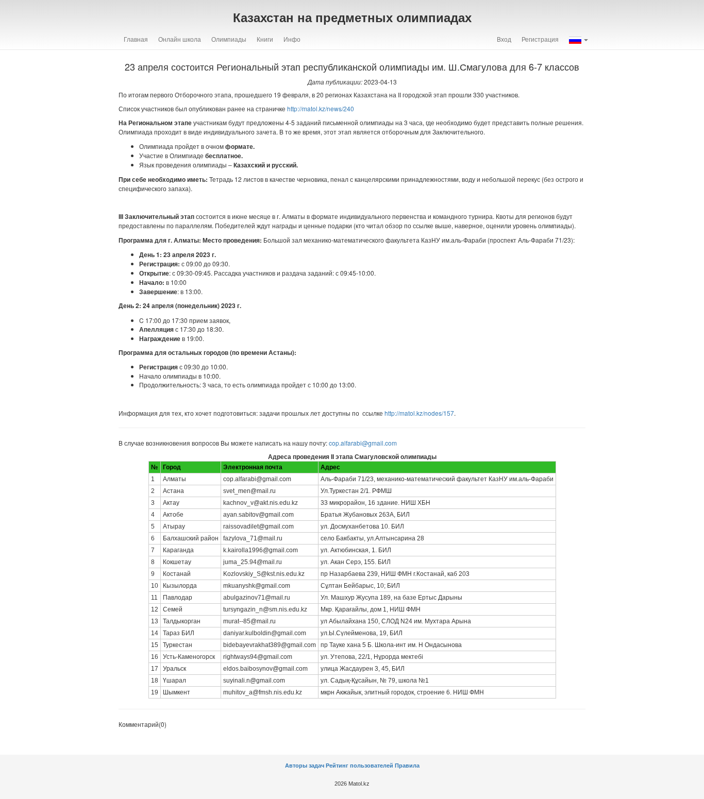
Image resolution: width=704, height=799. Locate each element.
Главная (136, 39)
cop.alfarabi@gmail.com (363, 442)
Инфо (291, 39)
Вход (504, 39)
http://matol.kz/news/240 (320, 108)
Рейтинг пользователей (359, 765)
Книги (265, 39)
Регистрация (540, 39)
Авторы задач (305, 765)
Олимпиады (228, 39)
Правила (407, 765)
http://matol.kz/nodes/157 (419, 413)
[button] (578, 39)
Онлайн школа (179, 39)
